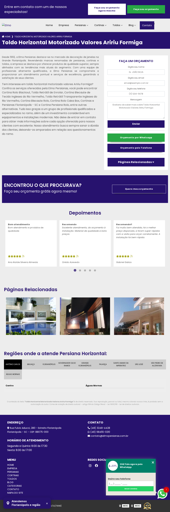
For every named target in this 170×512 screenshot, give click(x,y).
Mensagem (136, 99)
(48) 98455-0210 (100, 432)
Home (49, 25)
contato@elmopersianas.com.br (109, 436)
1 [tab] (75, 270)
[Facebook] (96, 465)
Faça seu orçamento (146, 9)
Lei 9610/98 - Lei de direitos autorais (123, 404)
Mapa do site (15, 492)
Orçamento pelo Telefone (136, 147)
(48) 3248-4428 (100, 428)
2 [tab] (80, 270)
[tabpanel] (31, 243)
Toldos (116, 25)
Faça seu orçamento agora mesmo (107, 9)
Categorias (14, 485)
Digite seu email (136, 77)
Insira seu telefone (119, 478)
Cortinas (99, 25)
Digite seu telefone (136, 88)
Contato (147, 25)
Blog (131, 25)
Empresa (64, 25)
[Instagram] (90, 465)
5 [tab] (95, 270)
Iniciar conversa (131, 489)
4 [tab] (90, 270)
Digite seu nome (136, 66)
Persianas (80, 25)
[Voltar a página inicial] (6, 25)
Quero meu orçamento (139, 189)
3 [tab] (85, 270)
